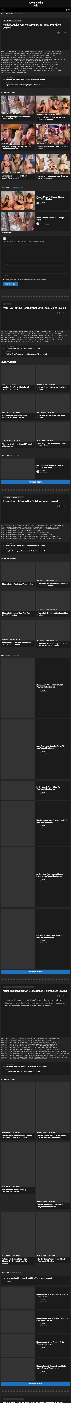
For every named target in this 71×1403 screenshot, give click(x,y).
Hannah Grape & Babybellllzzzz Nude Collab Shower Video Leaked (51, 1367)
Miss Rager (41, 440)
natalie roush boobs (9, 1040)
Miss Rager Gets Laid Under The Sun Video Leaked (52, 444)
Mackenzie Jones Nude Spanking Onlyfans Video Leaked (49, 936)
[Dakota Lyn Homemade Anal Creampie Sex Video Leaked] (53, 164)
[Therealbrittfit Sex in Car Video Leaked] (18, 572)
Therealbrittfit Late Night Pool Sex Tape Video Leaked (16, 614)
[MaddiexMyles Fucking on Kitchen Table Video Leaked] (53, 105)
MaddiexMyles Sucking (46, 66)
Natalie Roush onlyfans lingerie (13, 1051)
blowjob (26, 51)
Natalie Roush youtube (10, 1059)
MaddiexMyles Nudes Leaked (12, 59)
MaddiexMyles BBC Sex (53, 53)
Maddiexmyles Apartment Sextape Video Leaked (16, 118)
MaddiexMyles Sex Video (50, 64)
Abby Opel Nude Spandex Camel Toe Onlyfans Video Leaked (50, 747)
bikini (15, 1038)
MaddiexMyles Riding (50, 63)
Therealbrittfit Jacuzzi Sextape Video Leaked (52, 614)
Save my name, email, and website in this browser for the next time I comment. (26, 279)
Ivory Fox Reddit (8, 337)
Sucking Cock (6, 72)
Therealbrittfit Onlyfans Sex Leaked (39, 534)
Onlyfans (16, 113)
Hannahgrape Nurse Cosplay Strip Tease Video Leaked (50, 1343)
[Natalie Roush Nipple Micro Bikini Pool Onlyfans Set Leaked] (53, 1234)
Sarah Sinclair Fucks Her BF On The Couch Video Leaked (16, 177)
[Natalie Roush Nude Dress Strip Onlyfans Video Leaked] (53, 1172)
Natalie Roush (6, 1132)
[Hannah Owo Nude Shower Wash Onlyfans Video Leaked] (18, 688)
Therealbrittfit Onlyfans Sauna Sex (40, 532)
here (50, 1006)
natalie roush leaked (9, 1042)
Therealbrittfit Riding (29, 536)
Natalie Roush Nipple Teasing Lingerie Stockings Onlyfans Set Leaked (17, 1136)
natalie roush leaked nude (29, 1042)
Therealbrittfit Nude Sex (49, 529)
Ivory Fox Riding (21, 337)
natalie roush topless (58, 1057)
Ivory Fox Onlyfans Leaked (58, 335)
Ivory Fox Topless (55, 339)
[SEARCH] (66, 10)
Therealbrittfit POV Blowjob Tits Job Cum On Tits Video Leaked (52, 644)
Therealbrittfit (57, 525)
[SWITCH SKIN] (69, 10)
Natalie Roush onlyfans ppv (37, 1051)
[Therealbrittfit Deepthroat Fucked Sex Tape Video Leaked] (53, 572)
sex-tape (52, 70)
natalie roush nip (30, 1046)
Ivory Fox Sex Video (9, 339)
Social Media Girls (35, 4)
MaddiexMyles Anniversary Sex (13, 53)
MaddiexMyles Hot (49, 55)
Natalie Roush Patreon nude (36, 1053)
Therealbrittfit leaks (10, 529)
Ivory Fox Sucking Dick (38, 339)
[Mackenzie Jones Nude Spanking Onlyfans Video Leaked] (18, 939)
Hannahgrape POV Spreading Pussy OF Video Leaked (52, 1295)
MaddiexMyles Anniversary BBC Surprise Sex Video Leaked (14, 416)
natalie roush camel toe (28, 1040)
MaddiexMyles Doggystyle (30, 55)
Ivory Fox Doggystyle (29, 334)
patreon (24, 1059)
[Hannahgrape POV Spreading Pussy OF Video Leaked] (18, 1298)
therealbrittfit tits (33, 538)
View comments (35, 482)
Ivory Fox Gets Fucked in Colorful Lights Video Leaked (15, 388)
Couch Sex (14, 332)
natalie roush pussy (24, 1055)
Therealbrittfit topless (52, 538)
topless (38, 1059)
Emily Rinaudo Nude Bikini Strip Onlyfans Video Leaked (48, 788)
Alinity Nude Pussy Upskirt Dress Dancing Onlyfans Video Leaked (49, 875)
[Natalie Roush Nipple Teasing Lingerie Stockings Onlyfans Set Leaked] (18, 1107)
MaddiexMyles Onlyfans (32, 59)
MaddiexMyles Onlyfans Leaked (13, 61)
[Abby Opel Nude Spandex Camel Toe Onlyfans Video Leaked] (18, 749)
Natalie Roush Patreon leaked (13, 1053)
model (29, 1038)
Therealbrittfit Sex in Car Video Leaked (17, 584)
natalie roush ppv (8, 1055)
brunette (22, 1038)
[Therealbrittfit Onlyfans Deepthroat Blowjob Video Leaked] (18, 630)
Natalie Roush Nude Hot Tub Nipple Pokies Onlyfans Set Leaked (51, 1136)
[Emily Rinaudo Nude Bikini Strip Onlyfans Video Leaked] (18, 790)
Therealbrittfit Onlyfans (35, 531)
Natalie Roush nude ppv (10, 1049)
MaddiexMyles (58, 51)
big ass (9, 1038)
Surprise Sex (18, 72)
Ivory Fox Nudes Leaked (22, 335)
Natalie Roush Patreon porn (58, 1053)
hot (43, 51)
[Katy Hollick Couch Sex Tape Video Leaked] (53, 403)
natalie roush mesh (51, 1044)
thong (31, 1059)
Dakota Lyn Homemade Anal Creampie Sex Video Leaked (52, 177)
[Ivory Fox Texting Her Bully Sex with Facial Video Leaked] (18, 134)
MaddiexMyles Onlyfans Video (13, 63)
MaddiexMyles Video (50, 68)
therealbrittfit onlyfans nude (13, 532)
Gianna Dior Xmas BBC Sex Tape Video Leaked (53, 148)
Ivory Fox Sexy (23, 339)
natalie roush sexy (9, 1057)
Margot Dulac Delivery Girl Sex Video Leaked (52, 388)
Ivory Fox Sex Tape (36, 337)
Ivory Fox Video (7, 341)
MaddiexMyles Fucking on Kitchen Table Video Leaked (51, 118)
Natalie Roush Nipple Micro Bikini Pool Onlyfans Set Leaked (52, 1260)
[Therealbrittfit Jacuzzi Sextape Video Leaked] (53, 601)
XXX (25, 72)
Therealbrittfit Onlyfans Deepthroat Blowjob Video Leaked (16, 644)
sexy (59, 70)
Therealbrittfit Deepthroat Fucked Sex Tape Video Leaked (52, 585)
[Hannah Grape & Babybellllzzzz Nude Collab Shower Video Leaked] (18, 1369)
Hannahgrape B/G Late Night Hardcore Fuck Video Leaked (52, 1319)
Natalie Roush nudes (28, 1049)
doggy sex (14, 525)
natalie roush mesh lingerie (12, 1046)
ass (3, 1038)
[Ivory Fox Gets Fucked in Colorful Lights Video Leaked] (18, 375)
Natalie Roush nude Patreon (49, 1048)
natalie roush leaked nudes (50, 1042)
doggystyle (35, 51)
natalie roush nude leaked (27, 1048)
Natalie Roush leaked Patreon (13, 1044)
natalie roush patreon (57, 1051)
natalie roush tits (42, 1057)
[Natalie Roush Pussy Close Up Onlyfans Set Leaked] (18, 1164)
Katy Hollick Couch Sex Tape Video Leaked (51, 416)
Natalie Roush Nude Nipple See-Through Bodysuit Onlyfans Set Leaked (14, 1261)
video (45, 1059)
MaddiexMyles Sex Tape (31, 64)
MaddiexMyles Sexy (29, 66)
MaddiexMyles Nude (26, 57)
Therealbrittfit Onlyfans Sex (13, 534)
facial (32, 332)
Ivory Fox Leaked (56, 334)
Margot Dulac (42, 384)
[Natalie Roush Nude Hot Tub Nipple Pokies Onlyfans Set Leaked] (53, 1107)
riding (45, 70)
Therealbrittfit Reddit (10, 536)
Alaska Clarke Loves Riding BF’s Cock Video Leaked (17, 445)
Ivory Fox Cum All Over (10, 334)
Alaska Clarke (7, 441)
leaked (49, 51)
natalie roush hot (45, 1040)
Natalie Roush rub (57, 1055)
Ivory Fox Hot (43, 334)
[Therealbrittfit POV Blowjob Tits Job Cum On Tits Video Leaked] (53, 630)
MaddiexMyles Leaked (10, 57)
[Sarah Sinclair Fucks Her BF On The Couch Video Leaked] (18, 164)
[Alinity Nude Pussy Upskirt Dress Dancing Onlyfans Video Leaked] (18, 877)
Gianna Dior (41, 143)
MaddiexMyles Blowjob (10, 55)
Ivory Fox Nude (7, 335)
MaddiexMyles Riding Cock (11, 64)
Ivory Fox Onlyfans (40, 335)
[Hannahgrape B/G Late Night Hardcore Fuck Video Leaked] (18, 1321)
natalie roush (39, 1038)
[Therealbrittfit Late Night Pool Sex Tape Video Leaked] (18, 601)
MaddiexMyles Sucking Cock (12, 68)
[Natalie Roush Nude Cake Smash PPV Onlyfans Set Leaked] (18, 823)
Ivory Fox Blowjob (56, 332)
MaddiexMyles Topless (32, 68)
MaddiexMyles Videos (9, 70)
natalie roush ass (52, 1038)
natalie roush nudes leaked (48, 1049)
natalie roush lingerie (34, 1044)
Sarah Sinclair (15, 172)
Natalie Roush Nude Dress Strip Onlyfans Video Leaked (50, 1206)
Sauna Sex (40, 525)
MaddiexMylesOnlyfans (27, 70)
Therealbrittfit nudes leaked (13, 531)
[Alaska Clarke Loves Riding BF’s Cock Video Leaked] (18, 432)
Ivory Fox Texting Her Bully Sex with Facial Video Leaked (16, 148)
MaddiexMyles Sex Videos (11, 66)
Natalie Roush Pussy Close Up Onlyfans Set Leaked (14, 1190)
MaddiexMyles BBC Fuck (35, 53)
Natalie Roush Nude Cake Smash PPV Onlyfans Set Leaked (51, 821)
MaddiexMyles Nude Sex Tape (45, 57)
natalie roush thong (25, 1057)
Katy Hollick (41, 412)
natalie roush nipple (46, 1046)
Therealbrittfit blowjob (11, 527)
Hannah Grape (17, 1273)
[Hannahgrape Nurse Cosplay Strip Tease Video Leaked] (18, 1345)
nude (39, 70)
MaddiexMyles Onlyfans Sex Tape (38, 61)
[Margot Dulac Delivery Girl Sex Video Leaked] (53, 375)
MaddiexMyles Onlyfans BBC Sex (54, 59)
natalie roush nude (9, 1048)
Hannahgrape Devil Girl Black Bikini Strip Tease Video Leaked (27, 1278)
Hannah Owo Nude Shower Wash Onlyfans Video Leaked (49, 686)
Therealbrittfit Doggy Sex (33, 527)
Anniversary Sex (8, 51)
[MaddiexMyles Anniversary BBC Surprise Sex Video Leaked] (18, 403)
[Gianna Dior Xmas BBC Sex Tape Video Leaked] (53, 134)
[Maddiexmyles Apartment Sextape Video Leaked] (18, 105)
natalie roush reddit (41, 1055)
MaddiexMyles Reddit (33, 63)
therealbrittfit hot (52, 527)
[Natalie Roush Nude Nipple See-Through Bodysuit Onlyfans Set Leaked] (18, 1234)
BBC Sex (18, 51)
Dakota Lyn (41, 173)
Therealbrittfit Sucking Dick (12, 538)
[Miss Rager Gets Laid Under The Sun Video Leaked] (53, 431)
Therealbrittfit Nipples (29, 529)
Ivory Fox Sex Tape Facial (54, 337)
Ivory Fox (5, 143)
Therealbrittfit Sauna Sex (49, 536)
